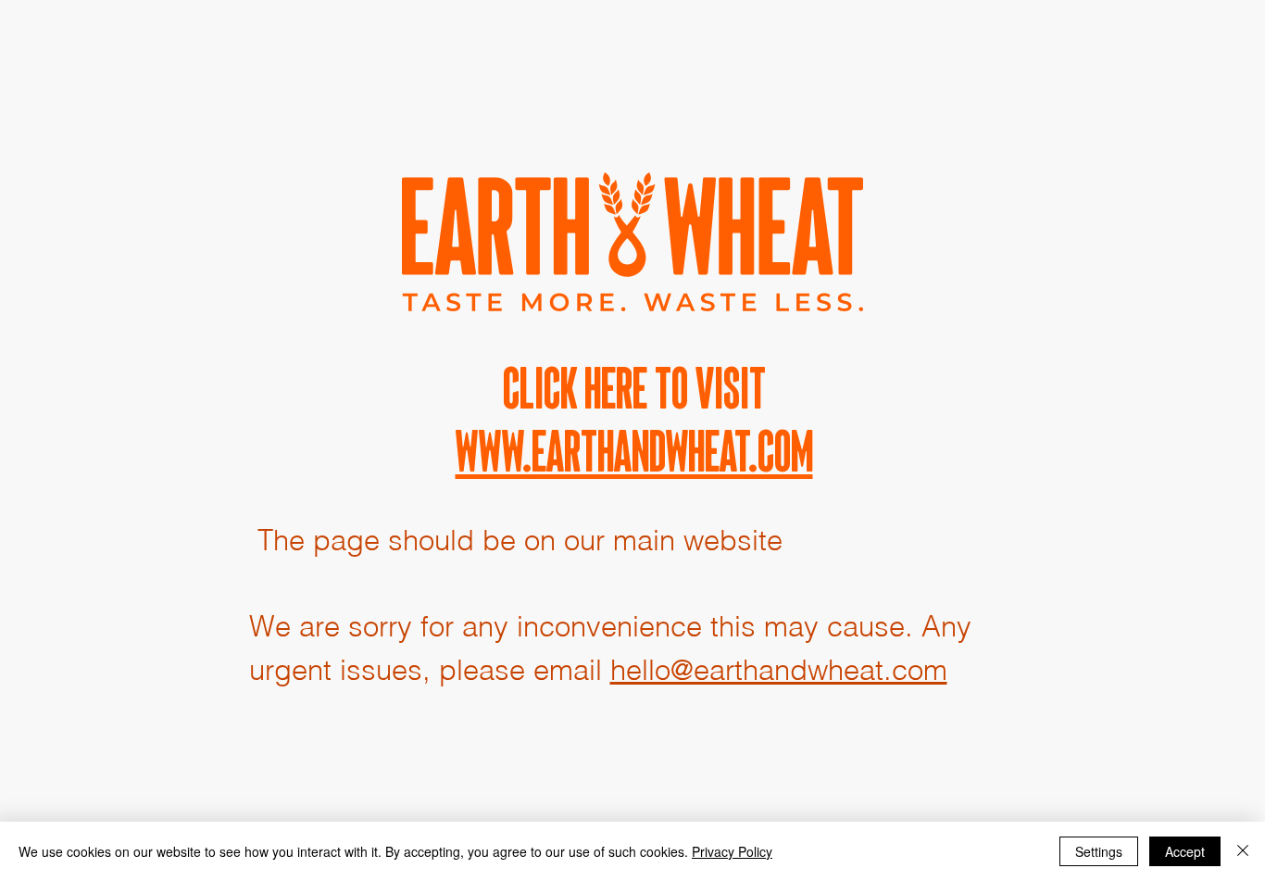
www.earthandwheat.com (634, 451)
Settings (1098, 851)
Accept (1185, 851)
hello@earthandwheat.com (778, 669)
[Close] (1243, 851)
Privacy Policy (732, 851)
